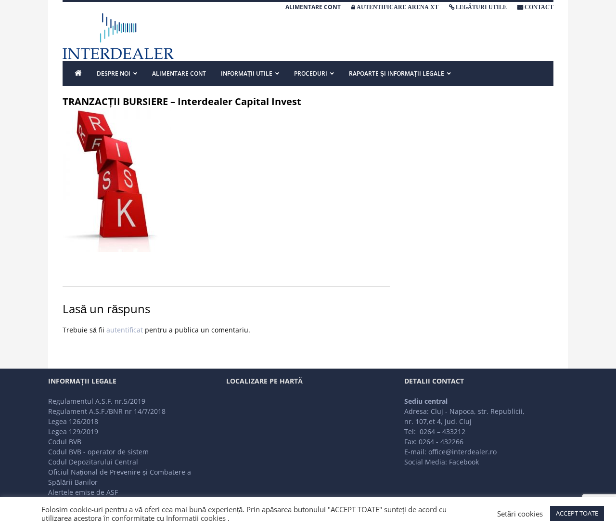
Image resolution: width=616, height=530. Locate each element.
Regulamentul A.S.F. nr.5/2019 (96, 401)
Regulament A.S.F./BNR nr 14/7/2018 (107, 411)
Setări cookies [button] (520, 513)
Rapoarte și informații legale (396, 73)
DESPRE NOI (113, 73)
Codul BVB (64, 441)
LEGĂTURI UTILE (481, 7)
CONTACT (539, 7)
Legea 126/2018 (73, 421)
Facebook (464, 461)
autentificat (124, 329)
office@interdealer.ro (462, 451)
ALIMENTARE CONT (313, 7)
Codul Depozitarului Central (93, 461)
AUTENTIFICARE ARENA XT (397, 7)
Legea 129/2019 (73, 431)
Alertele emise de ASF (83, 492)
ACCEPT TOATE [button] (577, 513)
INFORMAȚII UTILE (246, 73)
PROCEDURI (310, 73)
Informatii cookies (196, 518)
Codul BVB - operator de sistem (98, 451)
